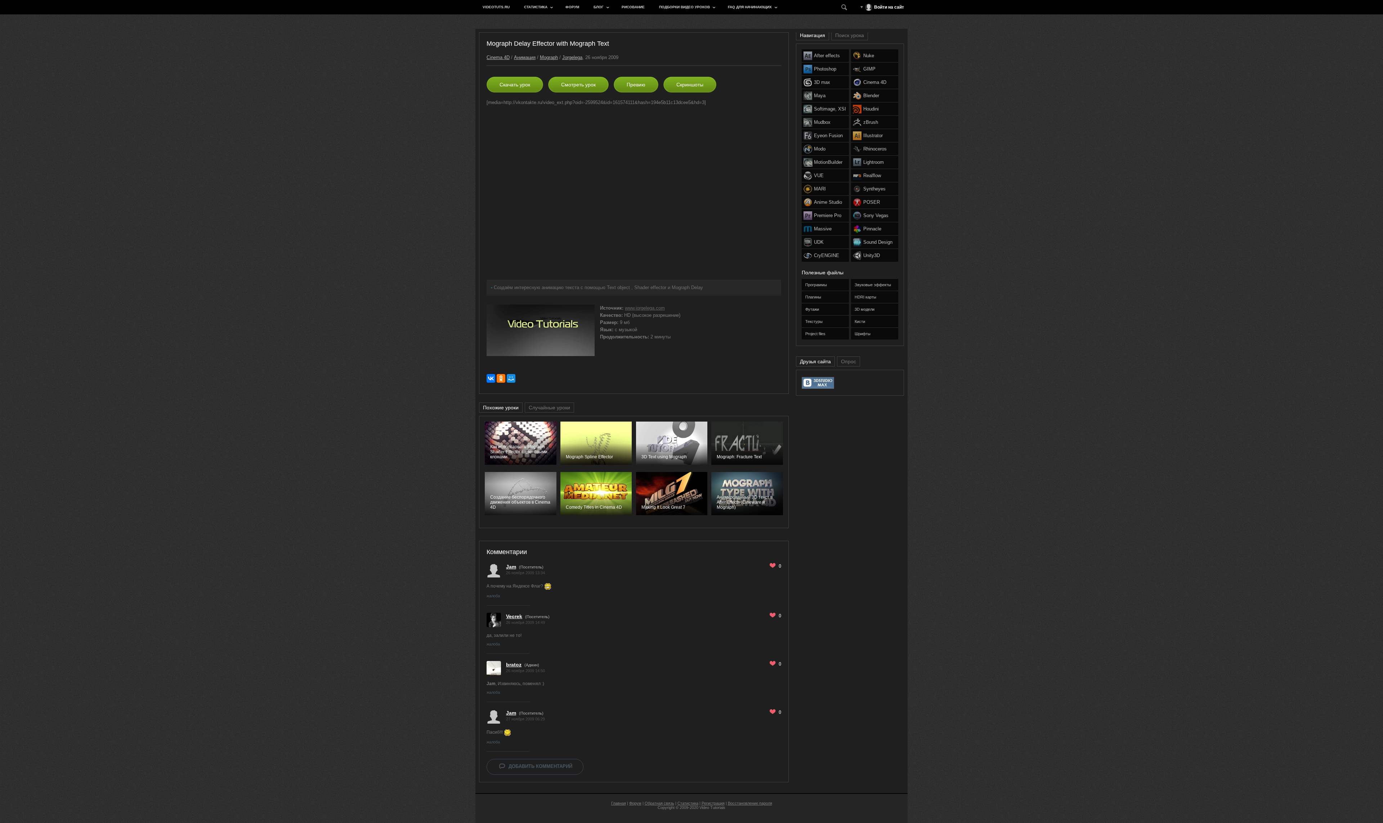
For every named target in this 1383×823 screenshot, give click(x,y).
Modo (819, 149)
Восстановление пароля (750, 803)
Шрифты (862, 334)
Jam (511, 567)
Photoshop (825, 69)
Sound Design (877, 242)
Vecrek (514, 616)
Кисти (860, 321)
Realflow (872, 175)
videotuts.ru (496, 7)
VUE (819, 175)
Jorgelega (572, 57)
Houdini (871, 109)
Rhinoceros (875, 149)
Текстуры (814, 321)
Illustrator (873, 135)
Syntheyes (874, 189)
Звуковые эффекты (873, 285)
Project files (815, 334)
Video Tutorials (712, 807)
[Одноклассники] (501, 378)
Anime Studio (828, 202)
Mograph (549, 57)
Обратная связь (659, 803)
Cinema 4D (498, 57)
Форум (572, 7)
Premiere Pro (827, 215)
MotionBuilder (828, 162)
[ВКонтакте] (491, 378)
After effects (827, 55)
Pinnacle (872, 228)
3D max (822, 82)
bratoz (514, 664)
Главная (618, 803)
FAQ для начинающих (750, 7)
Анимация (525, 57)
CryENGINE (826, 255)
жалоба (493, 596)
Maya (819, 95)
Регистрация (713, 803)
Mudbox (822, 122)
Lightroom (873, 162)
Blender (871, 95)
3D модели (864, 309)
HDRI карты (865, 297)
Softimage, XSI (830, 109)
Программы (816, 285)
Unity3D (871, 255)
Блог (599, 7)
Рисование (633, 7)
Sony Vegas (876, 215)
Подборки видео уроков (684, 7)
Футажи (812, 309)
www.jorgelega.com (645, 308)
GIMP (869, 69)
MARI (820, 189)
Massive (823, 228)
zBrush (870, 122)
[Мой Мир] (511, 378)
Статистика (535, 7)
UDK (819, 242)
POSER (871, 202)
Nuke (868, 55)
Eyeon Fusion (828, 135)
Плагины (813, 297)
